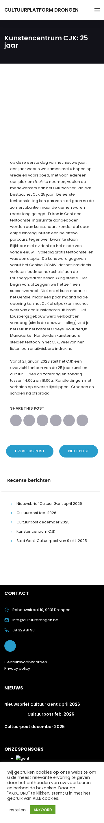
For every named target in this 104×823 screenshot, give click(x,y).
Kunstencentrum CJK (35, 531)
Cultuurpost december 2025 (43, 522)
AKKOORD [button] (43, 810)
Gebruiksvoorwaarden (25, 662)
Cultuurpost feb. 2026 (36, 513)
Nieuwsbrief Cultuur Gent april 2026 (49, 503)
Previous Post (29, 451)
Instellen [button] (17, 810)
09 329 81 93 (23, 630)
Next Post (78, 451)
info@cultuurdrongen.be (35, 620)
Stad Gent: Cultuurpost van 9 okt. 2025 (51, 540)
